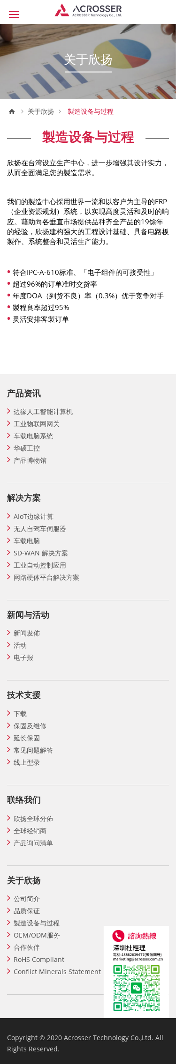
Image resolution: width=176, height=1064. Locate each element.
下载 (20, 713)
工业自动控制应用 (40, 565)
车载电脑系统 (33, 435)
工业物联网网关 (37, 423)
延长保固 (27, 737)
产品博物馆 (30, 460)
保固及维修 (30, 725)
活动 (20, 645)
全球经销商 (30, 830)
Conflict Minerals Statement (57, 971)
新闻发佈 (27, 632)
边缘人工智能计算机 (43, 411)
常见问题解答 (33, 750)
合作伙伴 (27, 947)
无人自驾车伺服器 (40, 528)
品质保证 (27, 910)
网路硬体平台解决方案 (46, 577)
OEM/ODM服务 (37, 935)
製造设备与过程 (37, 922)
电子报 (23, 657)
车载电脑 (27, 540)
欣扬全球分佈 (33, 818)
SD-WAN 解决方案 (41, 552)
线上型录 (27, 762)
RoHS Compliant (39, 959)
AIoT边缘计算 (34, 516)
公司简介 (27, 898)
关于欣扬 (41, 111)
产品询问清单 (33, 842)
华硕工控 (27, 447)
